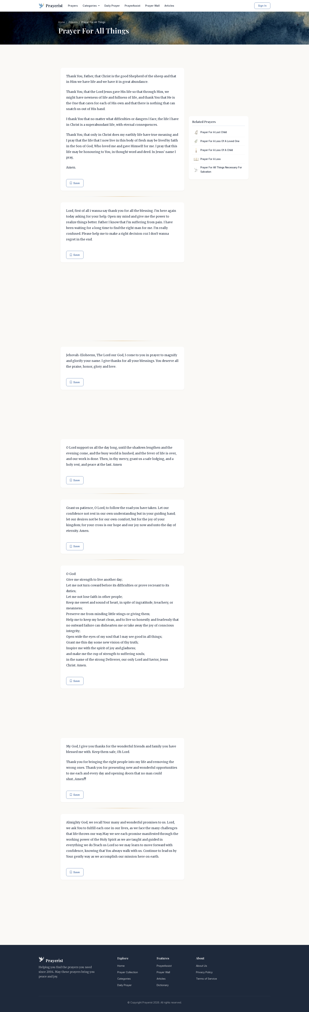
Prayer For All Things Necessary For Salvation (221, 169)
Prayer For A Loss (210, 159)
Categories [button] (90, 5)
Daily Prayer (112, 5)
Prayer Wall (152, 5)
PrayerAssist (132, 5)
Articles (169, 5)
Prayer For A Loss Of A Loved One (219, 141)
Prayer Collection (127, 972)
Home (61, 22)
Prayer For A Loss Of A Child (216, 150)
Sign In (262, 5)
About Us (201, 965)
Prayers (73, 5)
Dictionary (163, 985)
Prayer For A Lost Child (213, 132)
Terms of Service (206, 978)
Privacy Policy (204, 972)
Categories (124, 978)
